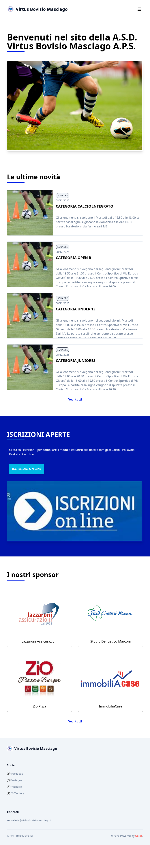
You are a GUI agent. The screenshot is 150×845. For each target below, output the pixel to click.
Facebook (17, 773)
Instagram (17, 780)
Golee (138, 836)
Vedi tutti (75, 399)
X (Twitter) (17, 793)
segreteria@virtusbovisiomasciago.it (29, 820)
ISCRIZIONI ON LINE (26, 469)
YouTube (16, 786)
